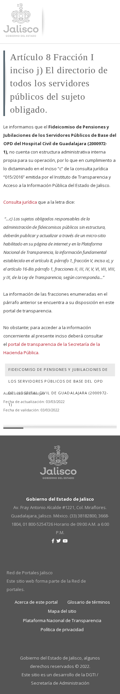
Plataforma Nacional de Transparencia (62, 620)
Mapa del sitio (62, 611)
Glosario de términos (88, 602)
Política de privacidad (62, 629)
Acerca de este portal (36, 602)
